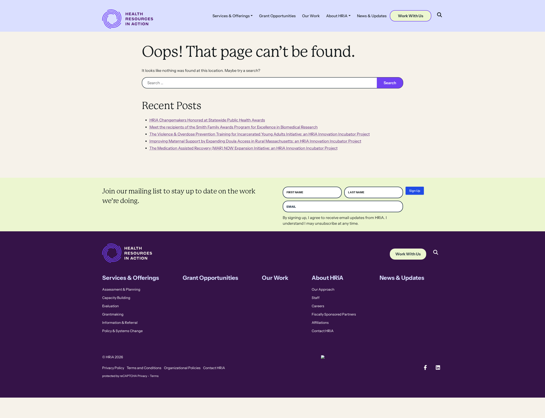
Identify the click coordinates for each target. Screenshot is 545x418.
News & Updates (372, 15)
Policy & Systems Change (122, 331)
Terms (154, 376)
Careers (318, 306)
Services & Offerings (231, 15)
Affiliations (320, 322)
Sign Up (414, 191)
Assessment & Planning (121, 289)
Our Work (311, 15)
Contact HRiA (323, 331)
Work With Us (410, 15)
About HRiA (336, 15)
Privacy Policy (113, 368)
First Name (295, 192)
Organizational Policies (182, 368)
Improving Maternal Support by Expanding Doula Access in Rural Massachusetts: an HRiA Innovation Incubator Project (255, 141)
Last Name (356, 192)
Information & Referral (120, 322)
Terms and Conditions (144, 368)
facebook (425, 367)
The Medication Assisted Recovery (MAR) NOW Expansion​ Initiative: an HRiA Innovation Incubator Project (243, 148)
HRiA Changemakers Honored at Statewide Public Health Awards (207, 120)
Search (435, 249)
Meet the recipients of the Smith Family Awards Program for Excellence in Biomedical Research (233, 127)
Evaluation (110, 306)
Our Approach (323, 289)
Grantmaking (112, 314)
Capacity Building (116, 298)
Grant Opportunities (277, 15)
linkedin (438, 367)
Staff (316, 298)
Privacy (142, 376)
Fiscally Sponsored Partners (334, 314)
